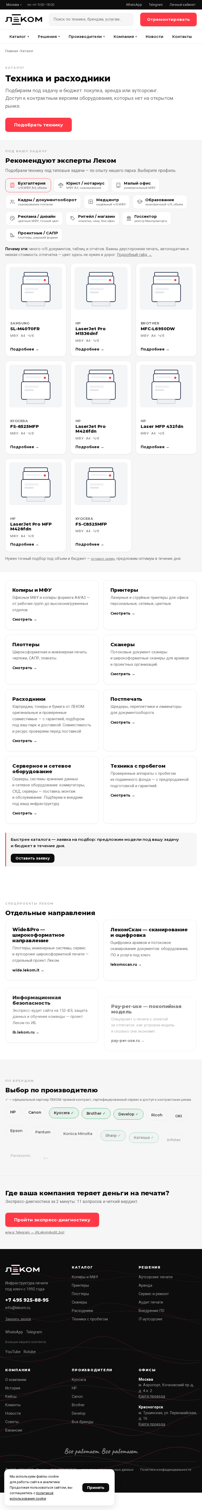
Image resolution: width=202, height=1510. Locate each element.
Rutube (30, 1352)
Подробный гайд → (134, 255)
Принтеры (80, 1285)
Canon (34, 1112)
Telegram (156, 5)
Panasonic (21, 1155)
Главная (11, 51)
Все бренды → (25, 1175)
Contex (119, 1161)
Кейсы (11, 1396)
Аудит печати (151, 1302)
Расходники (82, 1311)
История (12, 1388)
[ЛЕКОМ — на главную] (23, 19)
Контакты (182, 36)
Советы (12, 1422)
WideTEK (147, 1161)
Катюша (142, 1137)
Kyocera (62, 1113)
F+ (46, 1158)
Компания (125, 36)
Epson (16, 1130)
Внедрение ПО (151, 1311)
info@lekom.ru (17, 1308)
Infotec (174, 1140)
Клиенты (13, 1405)
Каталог (19, 36)
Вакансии (13, 1430)
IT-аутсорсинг (151, 1319)
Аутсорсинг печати (156, 1277)
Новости (154, 36)
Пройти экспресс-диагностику (52, 1219)
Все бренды (82, 1422)
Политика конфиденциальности (165, 1470)
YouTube (13, 1352)
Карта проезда (152, 1396)
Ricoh (157, 1115)
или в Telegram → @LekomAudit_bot (34, 1232)
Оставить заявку (33, 858)
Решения (49, 36)
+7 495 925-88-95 (27, 1300)
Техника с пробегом (90, 1319)
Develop (126, 1114)
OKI (178, 1116)
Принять (95, 1488)
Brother (94, 1113)
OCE (96, 1161)
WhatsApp (134, 5)
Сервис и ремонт (154, 1294)
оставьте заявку (103, 559)
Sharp (111, 1135)
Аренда (145, 1285)
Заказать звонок (18, 1319)
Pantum (42, 1132)
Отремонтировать (168, 19)
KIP (172, 1161)
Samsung (69, 1161)
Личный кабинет (183, 5)
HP (13, 1112)
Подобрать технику (38, 124)
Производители (87, 36)
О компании (15, 1380)
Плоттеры (80, 1294)
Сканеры (79, 1302)
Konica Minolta (77, 1133)
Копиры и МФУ (85, 1277)
